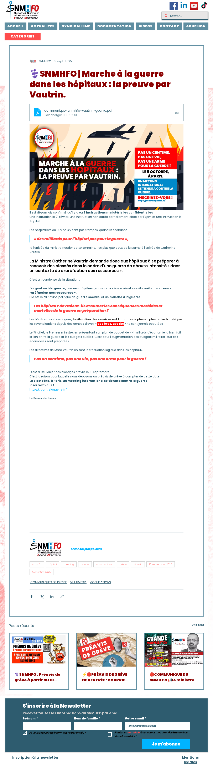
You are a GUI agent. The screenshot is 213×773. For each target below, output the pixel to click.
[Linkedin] (184, 6)
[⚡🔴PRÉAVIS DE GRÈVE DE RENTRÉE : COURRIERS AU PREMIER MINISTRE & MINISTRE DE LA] (106, 650)
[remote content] (66, 465)
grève (123, 564)
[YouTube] (194, 6)
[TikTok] (204, 6)
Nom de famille (87, 718)
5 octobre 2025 (41, 572)
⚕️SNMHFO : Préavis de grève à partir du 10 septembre (37, 677)
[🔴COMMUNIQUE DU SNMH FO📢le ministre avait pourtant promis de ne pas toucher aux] (174, 650)
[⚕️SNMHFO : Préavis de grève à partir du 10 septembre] (39, 650)
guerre (85, 564)
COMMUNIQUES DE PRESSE (48, 582)
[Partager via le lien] (62, 596)
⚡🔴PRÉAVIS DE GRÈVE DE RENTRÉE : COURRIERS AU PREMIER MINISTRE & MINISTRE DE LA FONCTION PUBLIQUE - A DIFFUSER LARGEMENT (106, 677)
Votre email (135, 718)
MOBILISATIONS (100, 582)
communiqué (104, 564)
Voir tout (198, 625)
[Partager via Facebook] (31, 596)
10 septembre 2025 (160, 564)
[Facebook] (174, 6)
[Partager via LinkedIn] (52, 596)
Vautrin (138, 564)
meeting (69, 564)
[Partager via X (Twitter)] (42, 596)
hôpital (52, 564)
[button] (23, 36)
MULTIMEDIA (78, 582)
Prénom (30, 718)
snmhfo (36, 564)
